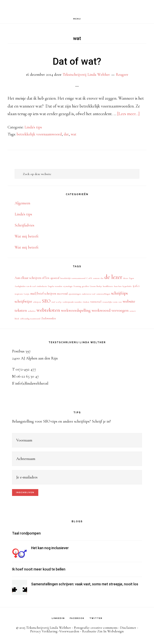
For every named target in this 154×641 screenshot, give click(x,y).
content (96, 278)
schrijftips (119, 293)
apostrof (54, 278)
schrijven (37, 302)
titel (53, 302)
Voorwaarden (69, 631)
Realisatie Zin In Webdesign (103, 631)
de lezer (113, 277)
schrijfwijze (23, 301)
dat (66, 134)
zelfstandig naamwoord (30, 318)
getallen (85, 286)
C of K (89, 278)
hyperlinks (127, 286)
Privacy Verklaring (44, 631)
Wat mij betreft (26, 236)
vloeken (86, 302)
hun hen (118, 286)
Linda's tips (33, 127)
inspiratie (19, 294)
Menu (77, 19)
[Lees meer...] (128, 113)
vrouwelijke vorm (110, 302)
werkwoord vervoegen (110, 310)
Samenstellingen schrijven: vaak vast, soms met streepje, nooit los (84, 584)
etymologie (68, 286)
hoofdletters (108, 286)
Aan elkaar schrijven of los (32, 278)
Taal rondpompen (26, 533)
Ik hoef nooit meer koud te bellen (38, 569)
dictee (125, 278)
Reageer (122, 74)
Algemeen (22, 203)
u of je (59, 302)
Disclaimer (128, 627)
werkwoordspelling (76, 310)
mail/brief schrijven (43, 294)
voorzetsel (95, 301)
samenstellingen (103, 294)
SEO (46, 301)
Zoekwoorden (48, 318)
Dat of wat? (77, 61)
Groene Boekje (96, 286)
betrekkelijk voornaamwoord (39, 134)
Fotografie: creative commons (96, 627)
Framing (77, 286)
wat (73, 134)
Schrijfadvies (24, 225)
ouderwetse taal (88, 294)
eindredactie (42, 286)
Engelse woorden (55, 286)
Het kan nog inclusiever (50, 548)
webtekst (31, 311)
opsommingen (75, 294)
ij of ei (136, 286)
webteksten (48, 310)
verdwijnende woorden (72, 302)
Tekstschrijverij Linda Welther (77, 7)
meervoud (62, 293)
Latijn (26, 294)
